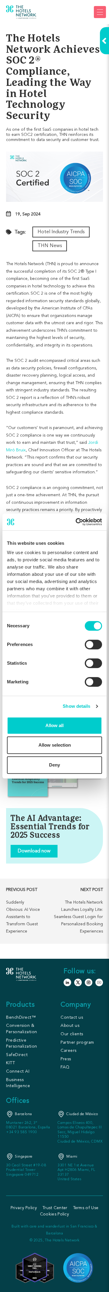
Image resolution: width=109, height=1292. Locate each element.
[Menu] (100, 12)
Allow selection (54, 745)
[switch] (93, 644)
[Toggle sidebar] (104, 40)
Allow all (54, 725)
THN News (50, 245)
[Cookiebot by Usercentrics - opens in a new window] (77, 522)
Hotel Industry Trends (61, 232)
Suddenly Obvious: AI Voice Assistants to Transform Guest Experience (23, 916)
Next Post (92, 890)
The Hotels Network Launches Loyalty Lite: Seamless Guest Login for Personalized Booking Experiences (78, 916)
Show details (76, 706)
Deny (54, 764)
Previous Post (21, 890)
